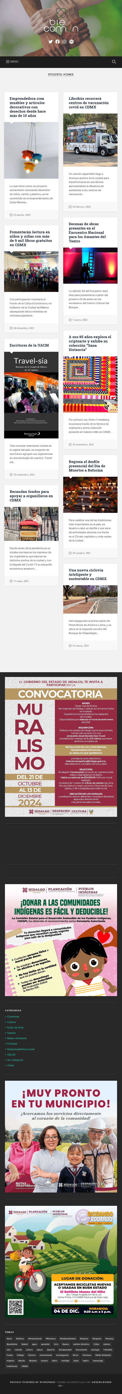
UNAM (25, 1366)
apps (34, 1344)
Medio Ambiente (17, 1038)
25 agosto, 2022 (21, 215)
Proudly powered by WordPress (32, 1382)
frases (10, 1355)
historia (31, 1355)
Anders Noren (102, 1382)
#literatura (51, 1338)
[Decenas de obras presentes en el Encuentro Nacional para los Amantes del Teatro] (90, 266)
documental (81, 1349)
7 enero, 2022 (79, 320)
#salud (24, 1344)
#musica (109, 1338)
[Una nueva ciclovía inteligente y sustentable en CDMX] (90, 599)
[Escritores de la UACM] (31, 395)
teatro (86, 1360)
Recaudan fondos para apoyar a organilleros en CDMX (31, 495)
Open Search (113, 61)
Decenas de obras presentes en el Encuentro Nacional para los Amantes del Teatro (87, 232)
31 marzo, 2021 (80, 645)
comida (18, 1349)
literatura (87, 1355)
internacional (46, 1355)
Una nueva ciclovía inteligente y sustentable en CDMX (88, 574)
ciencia (106, 1344)
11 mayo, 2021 (21, 581)
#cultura (20, 1338)
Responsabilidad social (21, 1049)
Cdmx (96, 1344)
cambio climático (81, 1344)
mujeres (10, 1360)
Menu (14, 61)
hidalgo (20, 1355)
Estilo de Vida (15, 1027)
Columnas (13, 1016)
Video (10, 1065)
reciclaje (65, 1360)
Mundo (21, 1360)
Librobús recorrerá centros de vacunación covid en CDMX (89, 102)
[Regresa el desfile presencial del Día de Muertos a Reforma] (90, 495)
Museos (33, 1360)
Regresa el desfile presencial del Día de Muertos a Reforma (87, 465)
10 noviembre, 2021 (24, 474)
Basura (65, 1344)
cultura (29, 1349)
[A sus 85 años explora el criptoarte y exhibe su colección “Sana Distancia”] (90, 384)
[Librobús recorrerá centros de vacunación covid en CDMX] (90, 140)
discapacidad (65, 1349)
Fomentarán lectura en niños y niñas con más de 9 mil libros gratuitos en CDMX (31, 238)
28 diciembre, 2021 (23, 328)
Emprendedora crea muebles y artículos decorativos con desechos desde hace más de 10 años (28, 107)
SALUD (11, 1054)
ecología (95, 1349)
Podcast (12, 1043)
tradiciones (12, 1366)
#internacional (34, 1338)
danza (40, 1349)
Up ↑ (61, 1385)
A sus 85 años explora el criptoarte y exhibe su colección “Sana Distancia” (90, 343)
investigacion (62, 1355)
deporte (50, 1349)
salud (75, 1360)
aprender (45, 1344)
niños (54, 1360)
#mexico (84, 1338)
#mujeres (96, 1338)
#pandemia (12, 1344)
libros (75, 1355)
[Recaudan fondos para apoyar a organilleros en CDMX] (31, 524)
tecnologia (98, 1360)
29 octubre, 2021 (81, 553)
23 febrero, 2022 (81, 207)
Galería (11, 1032)
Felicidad (108, 1349)
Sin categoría (15, 1060)
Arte (56, 1344)
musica (44, 1360)
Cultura (11, 1022)
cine (8, 1349)
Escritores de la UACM (29, 345)
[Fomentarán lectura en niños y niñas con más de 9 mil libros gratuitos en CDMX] (31, 271)
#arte (9, 1338)
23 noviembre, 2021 (83, 444)
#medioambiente (68, 1338)
